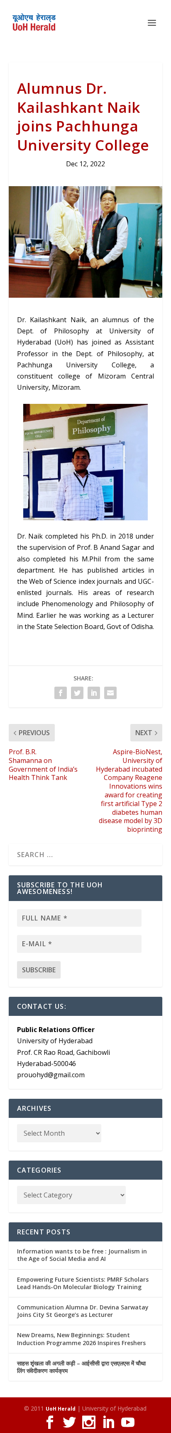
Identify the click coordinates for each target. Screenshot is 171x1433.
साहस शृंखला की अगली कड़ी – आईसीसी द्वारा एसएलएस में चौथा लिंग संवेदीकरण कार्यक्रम (81, 1367)
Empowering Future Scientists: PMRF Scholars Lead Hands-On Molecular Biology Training (83, 1283)
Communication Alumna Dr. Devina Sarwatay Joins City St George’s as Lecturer (83, 1311)
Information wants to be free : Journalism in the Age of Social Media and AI (82, 1255)
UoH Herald (61, 1408)
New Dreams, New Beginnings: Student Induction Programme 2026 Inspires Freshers (81, 1338)
